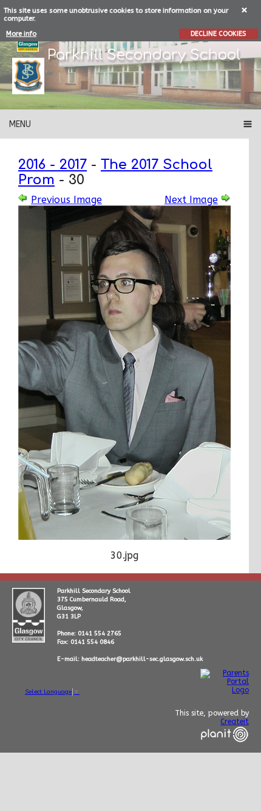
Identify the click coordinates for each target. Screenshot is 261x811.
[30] (124, 536)
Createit (234, 721)
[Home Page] (28, 76)
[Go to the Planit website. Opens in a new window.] (224, 749)
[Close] (245, 9)
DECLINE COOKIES (218, 34)
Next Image (191, 199)
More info (21, 34)
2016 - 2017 (52, 164)
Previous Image (66, 199)
